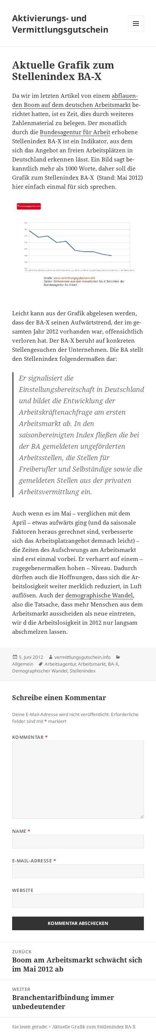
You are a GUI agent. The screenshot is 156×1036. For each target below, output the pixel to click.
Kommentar (30, 737)
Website (22, 890)
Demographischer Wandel (39, 671)
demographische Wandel (99, 595)
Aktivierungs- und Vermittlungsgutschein (60, 23)
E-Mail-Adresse (34, 860)
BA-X (113, 664)
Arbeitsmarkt (92, 664)
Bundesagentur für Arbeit (75, 132)
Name (21, 831)
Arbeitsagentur (60, 664)
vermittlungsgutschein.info (83, 657)
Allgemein (22, 664)
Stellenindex (82, 671)
